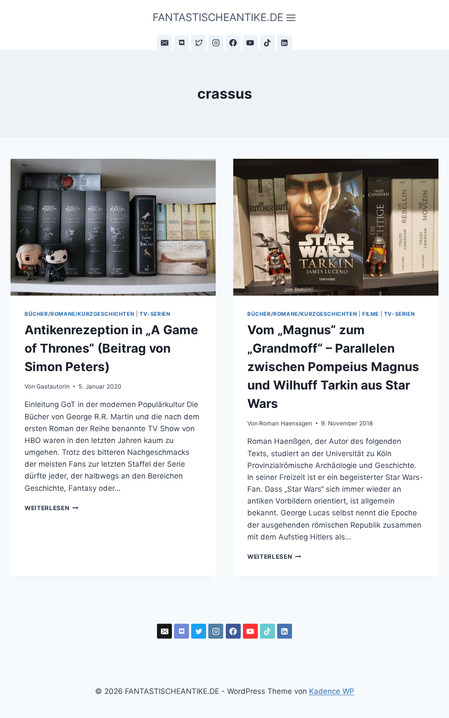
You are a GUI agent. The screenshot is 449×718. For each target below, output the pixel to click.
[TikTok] (267, 42)
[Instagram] (215, 42)
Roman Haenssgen (285, 423)
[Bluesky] (198, 42)
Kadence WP (331, 691)
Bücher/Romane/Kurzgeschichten (79, 314)
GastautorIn (53, 386)
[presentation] (113, 227)
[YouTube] (250, 42)
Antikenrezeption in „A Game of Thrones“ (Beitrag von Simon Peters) (111, 348)
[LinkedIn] (284, 42)
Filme (370, 314)
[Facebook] (233, 42)
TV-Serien (154, 314)
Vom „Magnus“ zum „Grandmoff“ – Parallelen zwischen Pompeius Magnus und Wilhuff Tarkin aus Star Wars (333, 366)
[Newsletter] (164, 42)
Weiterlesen (51, 507)
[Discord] (181, 42)
